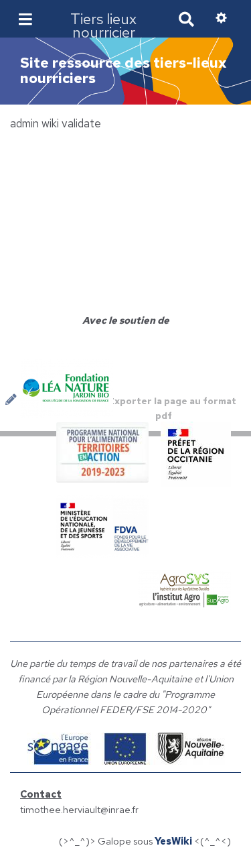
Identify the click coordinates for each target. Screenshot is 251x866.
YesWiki (173, 840)
